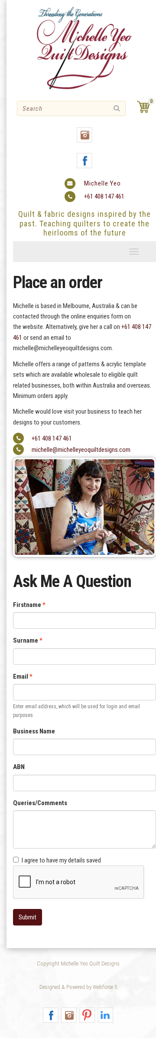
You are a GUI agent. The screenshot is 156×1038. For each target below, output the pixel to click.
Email (20, 676)
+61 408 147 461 (104, 196)
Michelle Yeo (102, 183)
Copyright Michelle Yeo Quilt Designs (78, 963)
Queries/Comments (40, 803)
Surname (25, 640)
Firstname (27, 605)
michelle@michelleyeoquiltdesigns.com (81, 450)
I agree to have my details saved (61, 860)
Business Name (34, 731)
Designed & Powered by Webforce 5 (78, 987)
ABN (19, 767)
